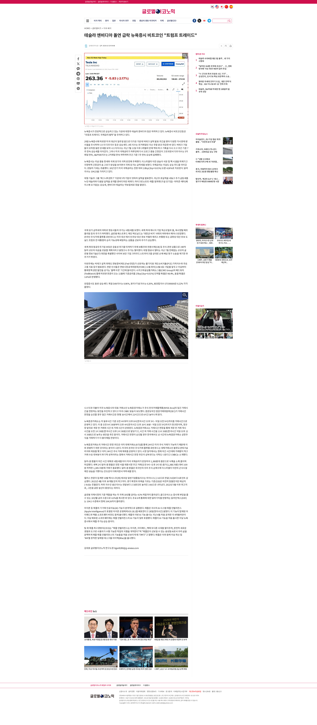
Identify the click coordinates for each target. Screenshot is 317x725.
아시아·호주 (124, 21)
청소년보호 (207, 692)
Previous (199, 321)
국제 (162, 21)
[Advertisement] (136, 207)
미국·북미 (98, 21)
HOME (87, 28)
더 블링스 (113, 2)
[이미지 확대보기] (185, 56)
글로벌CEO (171, 21)
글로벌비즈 (96, 28)
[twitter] (199, 21)
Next (230, 321)
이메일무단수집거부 (180, 692)
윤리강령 (131, 692)
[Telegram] (209, 21)
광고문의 (169, 692)
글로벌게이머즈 (103, 2)
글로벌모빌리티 (90, 2)
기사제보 (161, 692)
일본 (114, 21)
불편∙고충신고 (217, 692)
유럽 (134, 21)
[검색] (229, 21)
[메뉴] (87, 20)
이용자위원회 (140, 692)
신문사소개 (123, 692)
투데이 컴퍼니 (201, 225)
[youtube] (204, 21)
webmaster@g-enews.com (164, 703)
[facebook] (194, 21)
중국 (107, 21)
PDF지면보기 (123, 2)
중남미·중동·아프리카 (148, 21)
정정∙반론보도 (152, 692)
